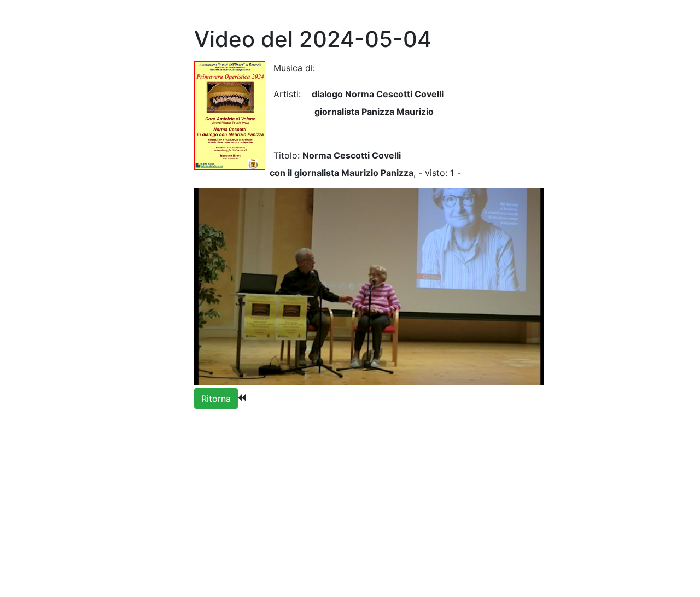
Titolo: (282, 155)
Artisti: (287, 94)
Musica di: (294, 67)
